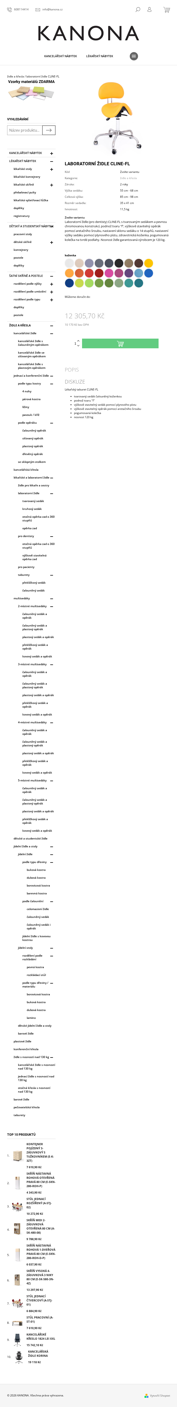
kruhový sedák (32, 509)
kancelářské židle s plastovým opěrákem (31, 366)
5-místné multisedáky (32, 780)
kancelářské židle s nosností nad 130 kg (36, 1066)
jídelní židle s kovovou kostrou (36, 938)
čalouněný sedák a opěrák (34, 616)
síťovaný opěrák (32, 438)
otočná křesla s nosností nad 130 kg (34, 1090)
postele (18, 258)
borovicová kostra (38, 885)
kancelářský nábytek (25, 153)
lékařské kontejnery (27, 177)
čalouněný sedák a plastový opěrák (34, 627)
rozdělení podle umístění (30, 291)
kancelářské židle (25, 333)
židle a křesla (20, 325)
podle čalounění (32, 901)
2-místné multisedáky (32, 606)
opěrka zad (29, 528)
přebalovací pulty (25, 192)
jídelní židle (25, 854)
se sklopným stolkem (32, 462)
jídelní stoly (25, 948)
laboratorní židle (28, 493)
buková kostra (36, 870)
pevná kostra (35, 967)
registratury (22, 216)
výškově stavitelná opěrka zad (34, 557)
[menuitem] (61, 56)
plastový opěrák (32, 446)
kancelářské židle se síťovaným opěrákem (32, 354)
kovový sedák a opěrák (37, 656)
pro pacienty (26, 567)
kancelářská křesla (26, 470)
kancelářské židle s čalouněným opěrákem (33, 343)
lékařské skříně (24, 184)
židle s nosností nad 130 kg (31, 1057)
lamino (31, 1018)
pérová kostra (31, 399)
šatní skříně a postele (26, 276)
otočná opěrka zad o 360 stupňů (38, 518)
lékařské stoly (23, 169)
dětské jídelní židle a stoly (34, 1026)
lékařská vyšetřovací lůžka (31, 200)
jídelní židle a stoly (25, 846)
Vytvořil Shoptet (160, 1396)
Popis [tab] (72, 369)
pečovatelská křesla (27, 1107)
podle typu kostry (29, 383)
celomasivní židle (38, 909)
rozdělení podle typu (27, 299)
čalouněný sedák (33, 590)
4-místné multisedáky (32, 722)
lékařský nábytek (22, 161)
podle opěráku (27, 423)
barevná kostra (37, 893)
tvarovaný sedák (33, 501)
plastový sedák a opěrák (38, 637)
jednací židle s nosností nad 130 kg (36, 1078)
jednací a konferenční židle (31, 376)
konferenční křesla (26, 1049)
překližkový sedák (34, 583)
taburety (24, 575)
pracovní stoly (23, 234)
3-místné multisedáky (32, 664)
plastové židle (22, 1041)
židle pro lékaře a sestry (33, 485)
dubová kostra (36, 878)
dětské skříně (23, 242)
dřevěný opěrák (32, 454)
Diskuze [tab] (75, 381)
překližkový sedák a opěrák (35, 646)
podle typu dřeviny (34, 862)
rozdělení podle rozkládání (32, 957)
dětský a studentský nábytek (31, 226)
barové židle (26, 1033)
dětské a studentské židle (30, 838)
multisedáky (22, 598)
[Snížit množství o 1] (78, 345)
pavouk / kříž (30, 415)
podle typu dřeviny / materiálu (35, 984)
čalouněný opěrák (34, 430)
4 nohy (26, 391)
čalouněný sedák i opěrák (38, 926)
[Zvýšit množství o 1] (78, 341)
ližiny (25, 407)
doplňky (19, 208)
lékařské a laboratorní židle (31, 477)
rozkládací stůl (36, 975)
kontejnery (21, 250)
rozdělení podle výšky (27, 284)
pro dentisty (26, 536)
